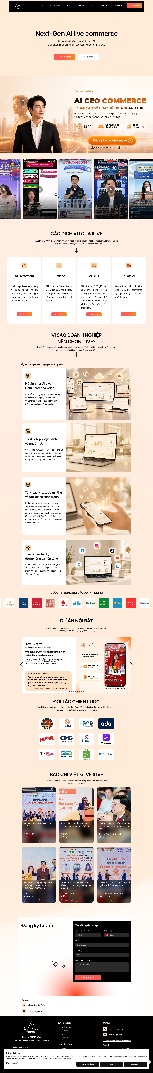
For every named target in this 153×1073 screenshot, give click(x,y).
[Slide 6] (79, 691)
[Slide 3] (73, 691)
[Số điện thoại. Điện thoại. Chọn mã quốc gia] (107, 935)
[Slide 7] (81, 691)
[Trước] (21, 665)
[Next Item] (148, 189)
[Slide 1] (69, 691)
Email (77, 941)
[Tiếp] (131, 665)
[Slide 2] (71, 691)
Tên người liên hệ (82, 931)
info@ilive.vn (37, 1011)
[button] (55, 5)
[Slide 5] (77, 691)
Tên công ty (79, 951)
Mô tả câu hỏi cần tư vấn (84, 960)
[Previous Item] (5, 189)
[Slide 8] (83, 691)
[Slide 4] (75, 691)
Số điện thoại (109, 931)
